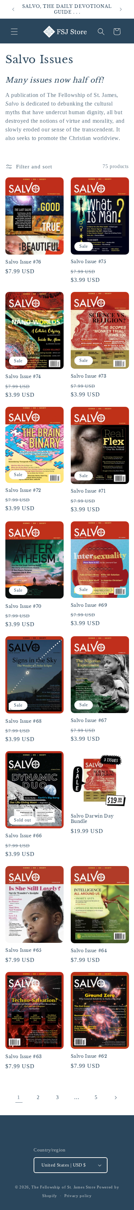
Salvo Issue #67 (89, 720)
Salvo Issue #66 (23, 835)
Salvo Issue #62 (89, 1056)
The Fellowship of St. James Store (63, 1187)
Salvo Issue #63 (23, 1056)
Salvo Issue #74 (23, 376)
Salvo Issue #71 (88, 491)
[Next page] (115, 1098)
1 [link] (18, 1097)
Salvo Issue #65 (23, 950)
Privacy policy (78, 1195)
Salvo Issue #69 (89, 605)
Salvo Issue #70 (23, 606)
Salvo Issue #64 (89, 950)
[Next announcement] (121, 9)
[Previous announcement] (13, 9)
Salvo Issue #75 (88, 261)
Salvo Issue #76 (23, 262)
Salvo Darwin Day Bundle (92, 818)
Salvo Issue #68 (23, 721)
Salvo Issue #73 (88, 376)
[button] (14, 31)
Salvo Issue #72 (23, 490)
